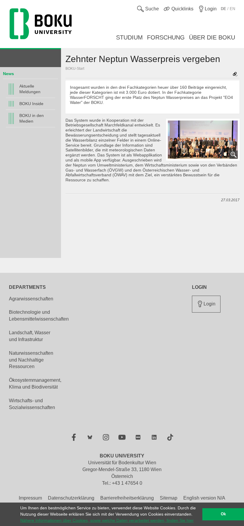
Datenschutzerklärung (71, 497)
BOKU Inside (31, 103)
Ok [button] (223, 514)
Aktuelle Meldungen (29, 89)
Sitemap (168, 497)
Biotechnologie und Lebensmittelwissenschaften (39, 315)
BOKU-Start (74, 68)
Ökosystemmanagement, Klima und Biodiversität (35, 383)
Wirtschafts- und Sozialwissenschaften (32, 404)
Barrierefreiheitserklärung (127, 497)
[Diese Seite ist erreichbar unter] (235, 75)
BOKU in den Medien (31, 118)
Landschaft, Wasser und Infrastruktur (29, 336)
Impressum (30, 497)
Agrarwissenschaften (31, 298)
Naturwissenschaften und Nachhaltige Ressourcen (31, 360)
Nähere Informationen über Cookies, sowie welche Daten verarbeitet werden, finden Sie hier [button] (107, 520)
